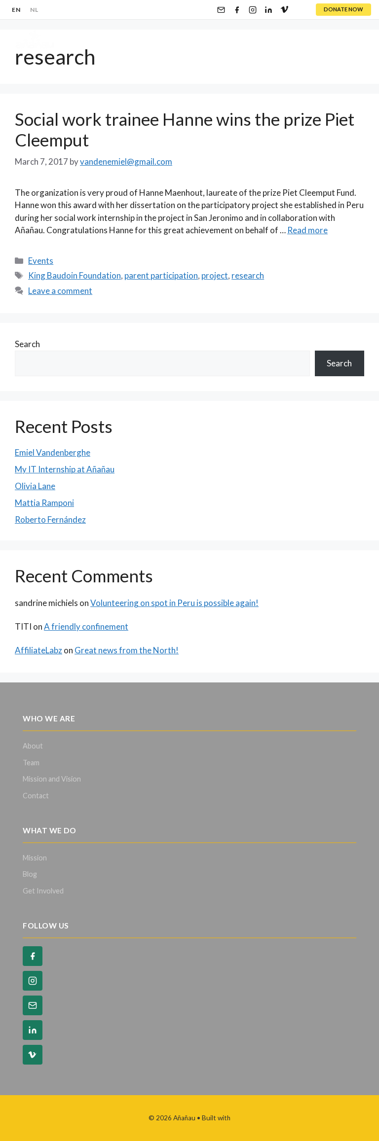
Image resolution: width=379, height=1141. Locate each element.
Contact (36, 795)
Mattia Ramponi (44, 503)
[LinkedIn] (268, 10)
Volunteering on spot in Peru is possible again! (174, 603)
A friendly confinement (86, 626)
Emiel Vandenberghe (52, 452)
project (214, 275)
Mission (35, 858)
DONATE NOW (343, 9)
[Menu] (354, 39)
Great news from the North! (127, 650)
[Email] (221, 10)
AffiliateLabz (38, 650)
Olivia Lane (35, 486)
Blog (30, 874)
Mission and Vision (52, 779)
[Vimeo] (284, 10)
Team (31, 762)
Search (27, 344)
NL (34, 9)
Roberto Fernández (50, 519)
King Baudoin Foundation (74, 275)
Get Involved (43, 891)
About (33, 746)
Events (40, 260)
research (247, 275)
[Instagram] (253, 10)
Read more (307, 230)
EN (16, 9)
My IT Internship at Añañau (64, 469)
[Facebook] (237, 10)
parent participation (161, 275)
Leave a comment (60, 290)
